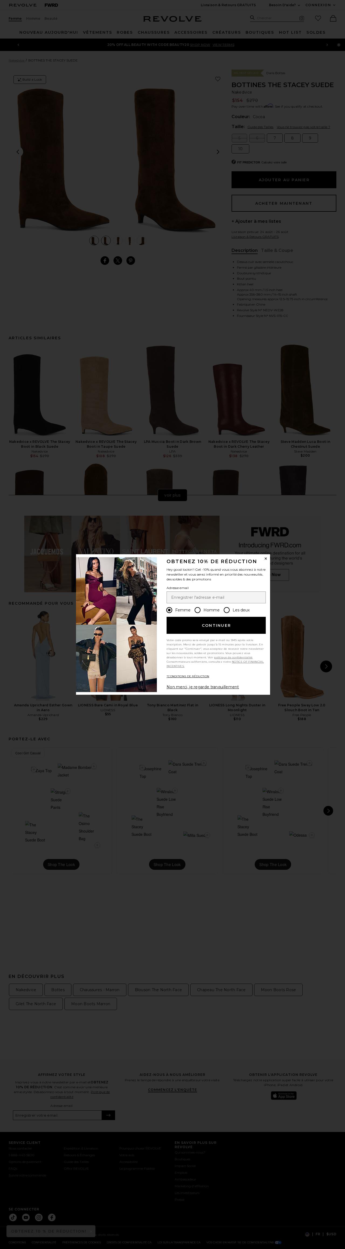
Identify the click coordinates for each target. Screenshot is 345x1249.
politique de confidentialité (233, 657)
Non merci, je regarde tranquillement (203, 687)
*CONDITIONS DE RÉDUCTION (188, 676)
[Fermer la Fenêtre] (265, 558)
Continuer (216, 625)
